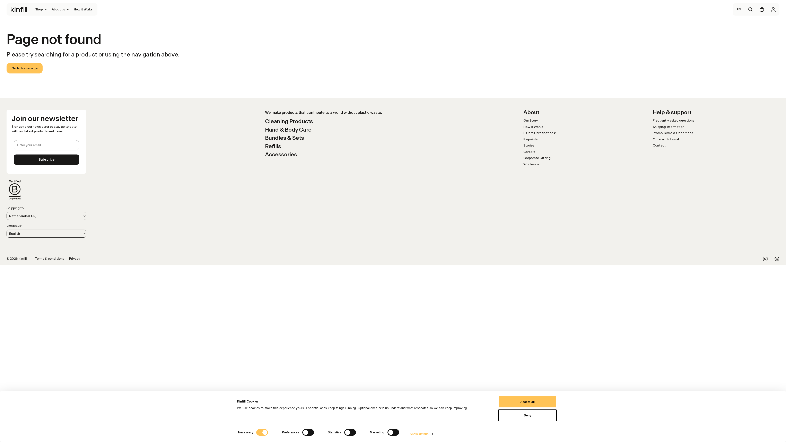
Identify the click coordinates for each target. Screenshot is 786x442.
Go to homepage (24, 68)
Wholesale (531, 164)
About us (58, 9)
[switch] (308, 432)
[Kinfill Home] (19, 9)
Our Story (530, 120)
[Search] (750, 9)
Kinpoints (530, 139)
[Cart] (762, 9)
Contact (659, 145)
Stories (528, 145)
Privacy (74, 258)
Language (14, 225)
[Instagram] (765, 258)
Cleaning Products (289, 121)
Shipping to (15, 208)
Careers (529, 152)
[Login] (773, 9)
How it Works (83, 9)
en (739, 9)
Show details (419, 434)
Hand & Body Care (288, 129)
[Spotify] (776, 258)
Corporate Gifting (537, 158)
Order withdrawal (666, 139)
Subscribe (46, 159)
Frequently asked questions (673, 120)
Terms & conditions (49, 258)
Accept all (527, 402)
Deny (527, 415)
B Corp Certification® (539, 133)
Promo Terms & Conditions (673, 133)
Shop (39, 9)
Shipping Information (668, 127)
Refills (273, 146)
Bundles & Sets (284, 137)
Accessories (281, 154)
